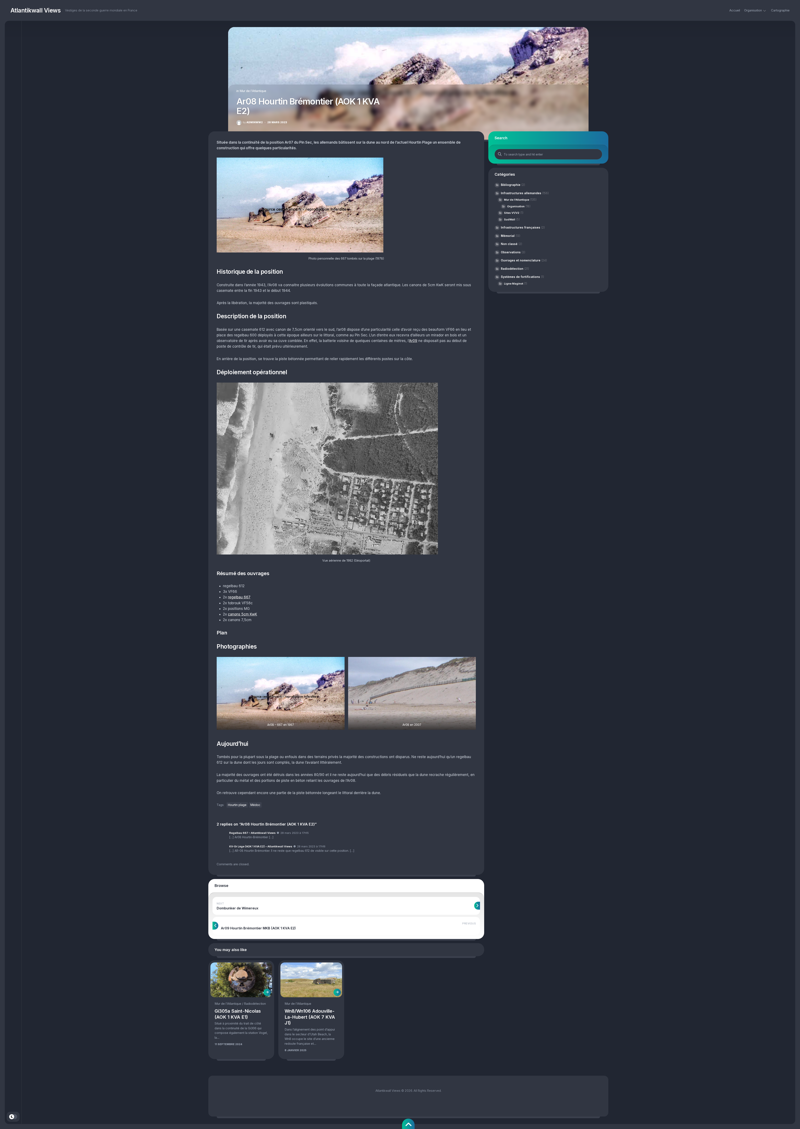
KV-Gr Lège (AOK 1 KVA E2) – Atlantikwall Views (260, 846)
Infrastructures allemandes (521, 193)
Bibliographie (510, 185)
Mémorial (508, 235)
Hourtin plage (237, 805)
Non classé (509, 244)
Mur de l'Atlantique (253, 91)
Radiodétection (255, 1004)
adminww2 (253, 122)
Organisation (753, 10)
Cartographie (780, 10)
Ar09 (413, 341)
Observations (511, 252)
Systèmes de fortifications (520, 277)
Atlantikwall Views (35, 10)
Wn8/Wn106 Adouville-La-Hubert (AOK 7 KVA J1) (310, 1017)
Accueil (734, 10)
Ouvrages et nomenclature (520, 260)
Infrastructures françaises (520, 227)
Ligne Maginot (513, 283)
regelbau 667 (239, 597)
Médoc (255, 805)
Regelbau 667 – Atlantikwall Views (252, 832)
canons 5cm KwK (242, 614)
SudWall (509, 219)
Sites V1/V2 (511, 212)
